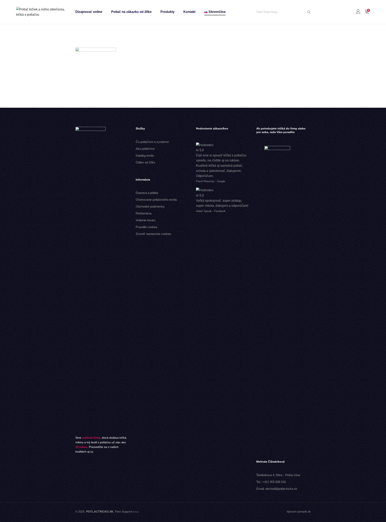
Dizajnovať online (88, 11)
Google (221, 181)
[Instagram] (199, 512)
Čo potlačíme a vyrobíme (152, 142)
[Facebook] (186, 512)
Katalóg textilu (145, 155)
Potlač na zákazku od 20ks (131, 11)
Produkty (167, 11)
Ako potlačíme (145, 148)
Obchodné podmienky (150, 206)
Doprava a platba (147, 192)
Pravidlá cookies (146, 227)
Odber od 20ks (145, 162)
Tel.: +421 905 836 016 (271, 482)
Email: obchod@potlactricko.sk (276, 488)
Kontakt (189, 11)
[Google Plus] (193, 512)
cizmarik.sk (304, 511)
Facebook (220, 211)
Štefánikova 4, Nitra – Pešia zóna (278, 475)
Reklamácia (143, 213)
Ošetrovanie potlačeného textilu (156, 199)
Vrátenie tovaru (145, 220)
